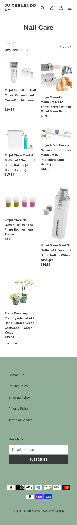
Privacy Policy (19, 408)
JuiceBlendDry (20, 7)
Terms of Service (20, 420)
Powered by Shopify (52, 511)
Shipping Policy (19, 397)
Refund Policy (18, 386)
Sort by (10, 43)
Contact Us (16, 375)
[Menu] (69, 7)
